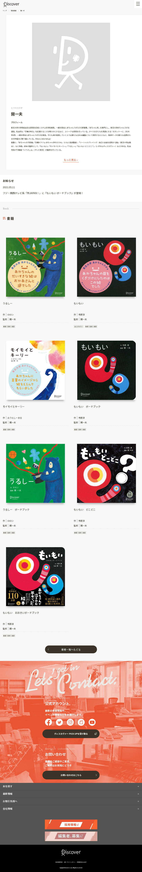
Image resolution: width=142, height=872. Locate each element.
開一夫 (22, 10)
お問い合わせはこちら (71, 775)
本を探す (7, 786)
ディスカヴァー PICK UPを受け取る (71, 733)
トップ (5, 10)
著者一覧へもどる (71, 649)
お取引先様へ (10, 801)
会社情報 (7, 808)
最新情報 (7, 793)
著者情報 (14, 10)
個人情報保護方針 (59, 862)
